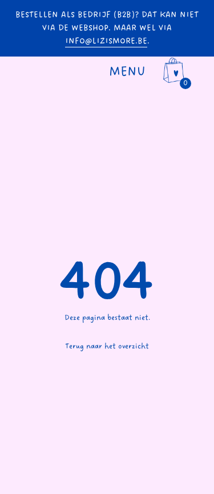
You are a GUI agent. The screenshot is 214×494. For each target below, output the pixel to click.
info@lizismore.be (106, 41)
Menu (127, 72)
